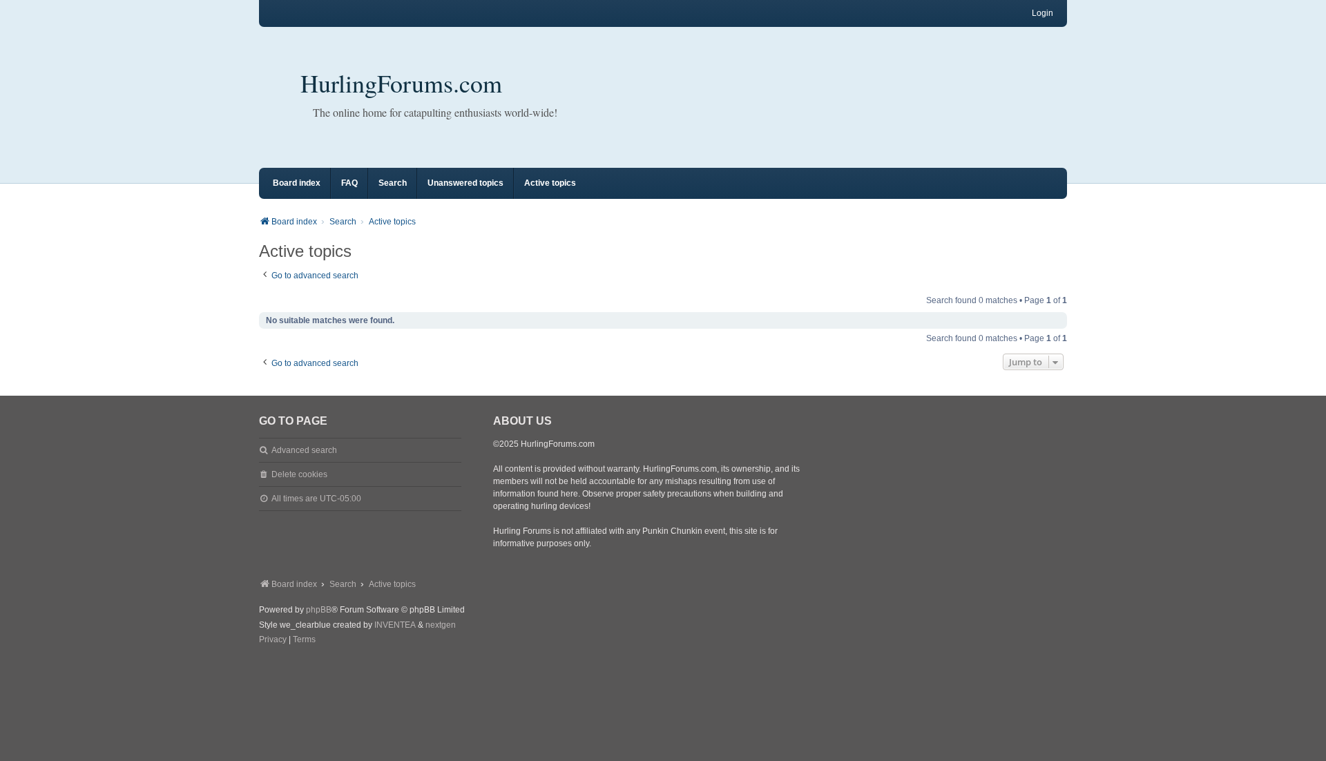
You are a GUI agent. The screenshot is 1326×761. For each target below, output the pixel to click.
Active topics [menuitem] (550, 183)
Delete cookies (299, 474)
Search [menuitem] (392, 183)
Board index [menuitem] (296, 183)
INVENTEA (395, 625)
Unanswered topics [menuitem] (465, 183)
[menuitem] (273, 640)
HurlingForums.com (401, 82)
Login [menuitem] (1042, 13)
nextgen (440, 625)
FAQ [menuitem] (349, 183)
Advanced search (304, 450)
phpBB (319, 610)
